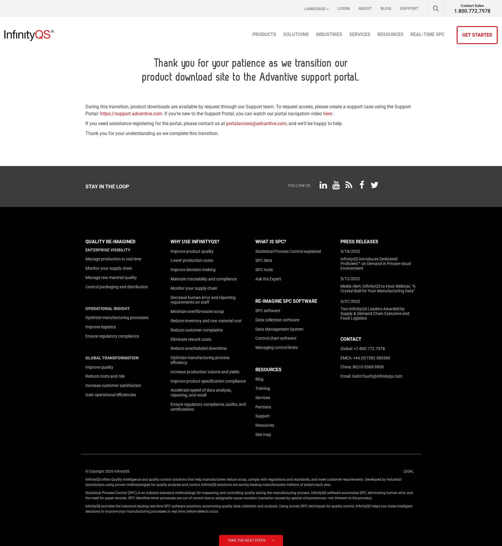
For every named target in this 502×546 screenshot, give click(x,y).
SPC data (263, 260)
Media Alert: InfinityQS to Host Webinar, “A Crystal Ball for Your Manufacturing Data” (377, 288)
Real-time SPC (427, 34)
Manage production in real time (113, 259)
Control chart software (275, 338)
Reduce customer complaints (197, 330)
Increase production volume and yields (205, 372)
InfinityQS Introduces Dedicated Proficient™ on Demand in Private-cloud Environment (375, 264)
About (365, 8)
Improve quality (99, 367)
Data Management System (279, 329)
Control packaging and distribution (116, 286)
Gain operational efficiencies (110, 394)
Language (315, 9)
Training (262, 388)
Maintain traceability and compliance (204, 279)
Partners (263, 407)
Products (264, 34)
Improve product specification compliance (208, 381)
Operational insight (107, 308)
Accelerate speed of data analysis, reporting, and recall (201, 392)
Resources (268, 369)
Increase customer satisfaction (113, 385)
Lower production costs (192, 260)
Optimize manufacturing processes (116, 317)
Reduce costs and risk (105, 376)
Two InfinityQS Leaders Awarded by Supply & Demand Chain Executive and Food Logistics (374, 313)
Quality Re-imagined (110, 241)
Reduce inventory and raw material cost (206, 320)
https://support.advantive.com (131, 113)
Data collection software (277, 320)
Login (344, 8)
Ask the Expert (268, 279)
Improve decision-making (193, 269)
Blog (259, 379)
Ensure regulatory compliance (112, 336)
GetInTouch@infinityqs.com (377, 376)
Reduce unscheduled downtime (199, 348)
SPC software (267, 310)
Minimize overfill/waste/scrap (197, 311)
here (327, 113)
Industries (329, 34)
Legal (409, 471)
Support (262, 416)
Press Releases (359, 241)
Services (262, 397)
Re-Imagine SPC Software (286, 301)
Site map (263, 434)
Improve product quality (192, 251)
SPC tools (264, 269)
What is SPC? (270, 241)
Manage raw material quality (111, 277)
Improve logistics (100, 327)
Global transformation (112, 358)
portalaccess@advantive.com (256, 123)
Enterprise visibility (107, 250)
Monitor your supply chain (108, 268)
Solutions (296, 34)
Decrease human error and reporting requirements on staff (203, 300)
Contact (350, 339)
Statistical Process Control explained (288, 251)
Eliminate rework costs (191, 339)
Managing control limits (276, 347)
